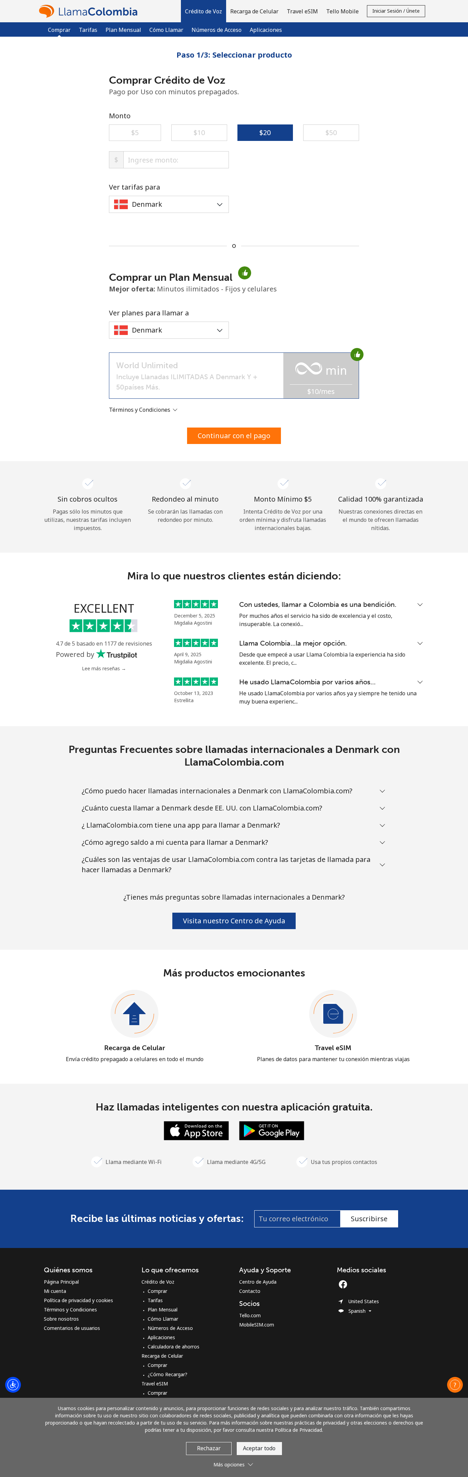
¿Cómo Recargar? (167, 1374)
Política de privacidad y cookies (78, 1300)
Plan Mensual (123, 30)
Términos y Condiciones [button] (140, 409)
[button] (203, 11)
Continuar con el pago (234, 435)
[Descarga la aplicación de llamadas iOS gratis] (196, 1130)
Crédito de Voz (157, 1281)
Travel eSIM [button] (302, 11)
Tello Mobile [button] (342, 11)
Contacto (249, 1291)
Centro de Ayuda (257, 1281)
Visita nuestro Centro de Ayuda (234, 920)
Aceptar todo (259, 1448)
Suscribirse (369, 1218)
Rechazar (209, 1448)
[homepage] (90, 11)
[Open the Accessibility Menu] (13, 1385)
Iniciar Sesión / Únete (396, 11)
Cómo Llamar (166, 30)
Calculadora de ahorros (173, 1346)
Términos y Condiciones (70, 1309)
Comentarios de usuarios (72, 1328)
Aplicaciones (266, 30)
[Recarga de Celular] (134, 1014)
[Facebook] (345, 1284)
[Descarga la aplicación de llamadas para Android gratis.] (271, 1130)
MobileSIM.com (256, 1324)
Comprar (157, 1291)
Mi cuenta (55, 1291)
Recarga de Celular (134, 1048)
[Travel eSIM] (333, 1014)
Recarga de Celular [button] (254, 11)
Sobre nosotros (61, 1319)
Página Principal (61, 1281)
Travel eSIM (333, 1048)
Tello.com (250, 1315)
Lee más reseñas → (104, 668)
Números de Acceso (217, 30)
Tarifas (88, 30)
